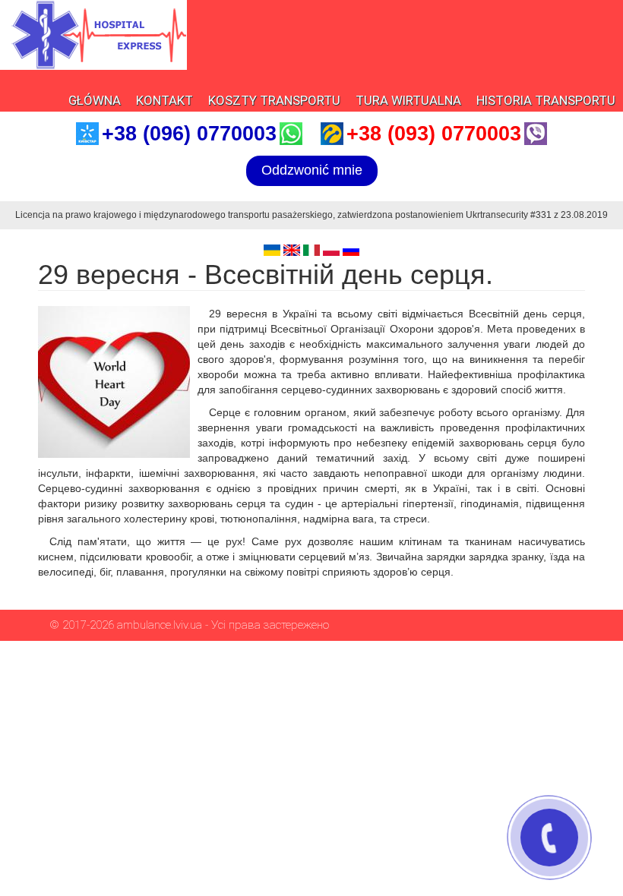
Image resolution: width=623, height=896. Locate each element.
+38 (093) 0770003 (433, 133)
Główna (94, 100)
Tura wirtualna (408, 100)
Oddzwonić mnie (311, 170)
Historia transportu (545, 100)
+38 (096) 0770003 (189, 133)
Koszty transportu (274, 100)
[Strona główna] (93, 35)
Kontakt (164, 100)
